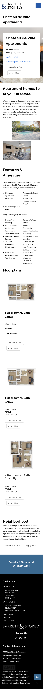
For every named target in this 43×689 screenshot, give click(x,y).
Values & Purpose (11, 590)
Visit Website (25, 61)
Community (9, 598)
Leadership (9, 595)
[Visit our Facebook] (20, 639)
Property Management (14, 605)
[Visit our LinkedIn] (25, 639)
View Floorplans (12, 61)
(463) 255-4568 (12, 57)
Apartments (9, 614)
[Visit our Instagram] (16, 639)
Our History (10, 593)
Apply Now (14, 73)
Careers (7, 617)
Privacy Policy (7, 683)
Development (10, 608)
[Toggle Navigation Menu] (38, 5)
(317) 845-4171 (21, 566)
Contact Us (9, 621)
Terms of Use (25, 683)
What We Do (9, 602)
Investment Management (15, 611)
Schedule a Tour (15, 67)
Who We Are (9, 587)
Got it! (37, 678)
